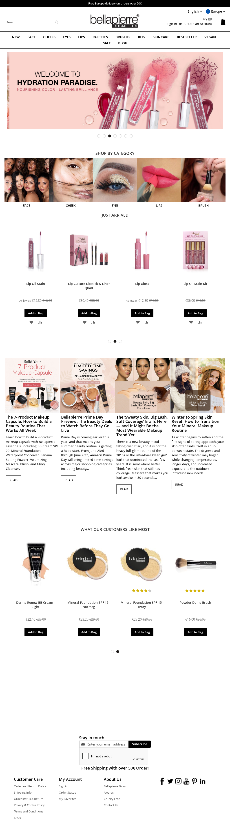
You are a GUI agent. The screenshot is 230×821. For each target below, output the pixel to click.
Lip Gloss (142, 284)
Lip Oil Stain (35, 284)
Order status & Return (28, 799)
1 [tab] (98, 136)
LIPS (159, 205)
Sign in (63, 786)
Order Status (67, 792)
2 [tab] (104, 136)
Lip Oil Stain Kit (195, 284)
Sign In (172, 24)
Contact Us (111, 805)
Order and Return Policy (30, 786)
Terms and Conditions (28, 811)
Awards (109, 792)
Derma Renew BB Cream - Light (35, 604)
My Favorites (67, 799)
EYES (115, 205)
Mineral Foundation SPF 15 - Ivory (142, 604)
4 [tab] (115, 136)
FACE (26, 205)
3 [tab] (109, 136)
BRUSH (203, 205)
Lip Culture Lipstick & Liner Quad (89, 286)
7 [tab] (131, 136)
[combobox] (32, 22)
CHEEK (71, 205)
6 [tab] (125, 136)
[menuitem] (15, 37)
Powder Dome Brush (195, 602)
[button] (215, 11)
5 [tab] (120, 136)
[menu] (115, 40)
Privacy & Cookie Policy (29, 805)
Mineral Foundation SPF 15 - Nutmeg (89, 604)
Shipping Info (23, 792)
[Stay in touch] (108, 744)
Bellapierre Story (115, 786)
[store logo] (115, 21)
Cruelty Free (112, 799)
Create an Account (198, 24)
